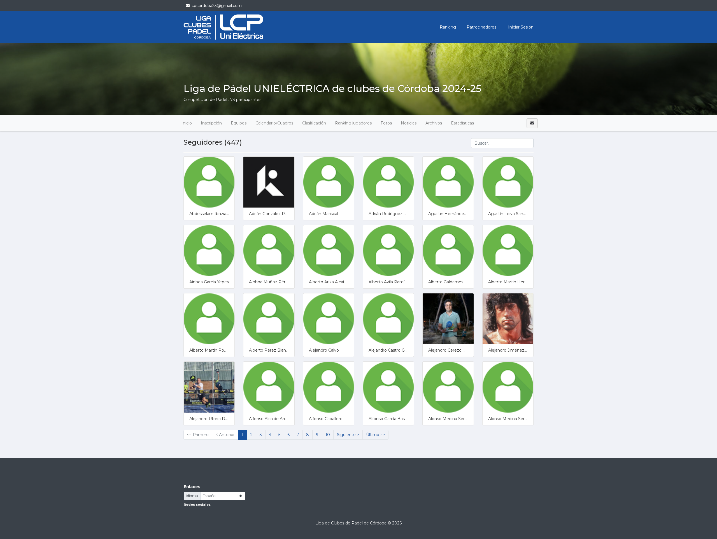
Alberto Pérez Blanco (270, 350)
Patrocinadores (481, 27)
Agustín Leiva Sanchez (510, 213)
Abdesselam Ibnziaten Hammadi (221, 213)
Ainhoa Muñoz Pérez (269, 281)
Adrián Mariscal (323, 213)
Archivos (433, 123)
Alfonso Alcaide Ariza (269, 418)
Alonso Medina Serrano (450, 418)
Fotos (386, 123)
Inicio (186, 123)
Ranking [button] (448, 27)
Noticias (408, 123)
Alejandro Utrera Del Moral (214, 418)
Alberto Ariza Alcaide (329, 281)
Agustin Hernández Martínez (456, 213)
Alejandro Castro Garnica (392, 350)
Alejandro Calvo (324, 350)
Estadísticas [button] (462, 123)
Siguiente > (348, 434)
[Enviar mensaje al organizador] (532, 123)
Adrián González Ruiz (269, 213)
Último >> (375, 434)
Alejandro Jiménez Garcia (512, 350)
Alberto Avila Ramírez (390, 281)
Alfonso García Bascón (390, 418)
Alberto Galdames (445, 281)
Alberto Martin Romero (212, 350)
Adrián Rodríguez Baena (392, 213)
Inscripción (211, 123)
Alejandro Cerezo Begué (452, 350)
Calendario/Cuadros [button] (274, 123)
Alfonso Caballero (326, 418)
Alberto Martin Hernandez (513, 281)
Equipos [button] (238, 123)
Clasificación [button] (314, 123)
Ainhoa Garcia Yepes (209, 281)
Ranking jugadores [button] (353, 123)
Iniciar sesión (520, 27)
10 (327, 434)
